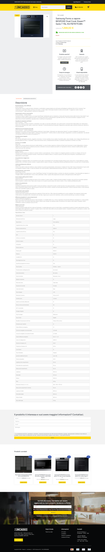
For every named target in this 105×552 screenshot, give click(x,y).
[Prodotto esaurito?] (64, 50)
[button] (47, 16)
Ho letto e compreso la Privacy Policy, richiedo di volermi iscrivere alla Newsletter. (53, 509)
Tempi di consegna (64, 72)
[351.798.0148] (76, 7)
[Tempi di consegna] (64, 68)
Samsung (61, 44)
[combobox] (53, 7)
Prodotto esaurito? (64, 54)
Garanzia (81, 54)
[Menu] (34, 7)
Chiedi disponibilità (81, 72)
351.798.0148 (80, 7)
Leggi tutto (23, 482)
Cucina (62, 42)
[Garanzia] (81, 50)
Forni (65, 42)
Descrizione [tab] (19, 98)
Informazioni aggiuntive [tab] (30, 98)
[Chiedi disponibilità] (81, 68)
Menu (36, 7)
